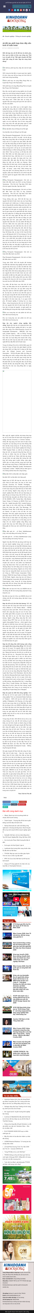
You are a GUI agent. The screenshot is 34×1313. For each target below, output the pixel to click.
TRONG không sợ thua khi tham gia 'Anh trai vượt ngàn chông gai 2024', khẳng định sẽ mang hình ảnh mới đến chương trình (16, 1157)
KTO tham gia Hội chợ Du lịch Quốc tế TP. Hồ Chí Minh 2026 (22, 925)
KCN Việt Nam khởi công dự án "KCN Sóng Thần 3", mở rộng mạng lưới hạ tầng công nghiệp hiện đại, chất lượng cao (22, 1011)
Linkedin (7, 804)
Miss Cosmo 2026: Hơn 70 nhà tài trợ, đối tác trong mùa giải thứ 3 (22, 935)
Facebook (7, 802)
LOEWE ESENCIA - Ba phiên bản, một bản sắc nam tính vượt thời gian (21, 1053)
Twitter (15, 802)
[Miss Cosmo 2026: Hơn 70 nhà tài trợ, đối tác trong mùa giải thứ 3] (7, 936)
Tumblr (14, 804)
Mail (6, 807)
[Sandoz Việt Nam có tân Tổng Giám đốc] (7, 1021)
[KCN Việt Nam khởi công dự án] (7, 1010)
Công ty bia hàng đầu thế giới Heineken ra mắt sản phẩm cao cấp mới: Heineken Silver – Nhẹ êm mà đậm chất (17, 1126)
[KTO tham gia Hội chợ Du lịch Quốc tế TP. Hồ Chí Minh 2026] (7, 926)
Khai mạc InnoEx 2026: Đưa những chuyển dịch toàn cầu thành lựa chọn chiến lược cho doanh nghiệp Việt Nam (21, 958)
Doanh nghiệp (9, 36)
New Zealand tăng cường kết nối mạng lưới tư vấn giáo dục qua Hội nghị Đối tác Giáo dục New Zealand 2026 (22, 946)
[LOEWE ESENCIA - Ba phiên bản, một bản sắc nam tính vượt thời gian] (7, 1054)
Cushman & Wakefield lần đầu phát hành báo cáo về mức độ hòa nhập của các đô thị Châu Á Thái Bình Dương (16, 1119)
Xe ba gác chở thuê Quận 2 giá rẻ (14, 845)
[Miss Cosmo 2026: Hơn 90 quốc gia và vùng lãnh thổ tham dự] (7, 968)
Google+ (23, 802)
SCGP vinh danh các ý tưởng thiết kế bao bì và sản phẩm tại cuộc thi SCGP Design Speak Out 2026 (21, 999)
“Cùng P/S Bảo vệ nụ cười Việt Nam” (14, 1152)
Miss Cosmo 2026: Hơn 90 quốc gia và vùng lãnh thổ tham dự (22, 967)
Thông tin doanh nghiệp (23, 36)
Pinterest (22, 804)
